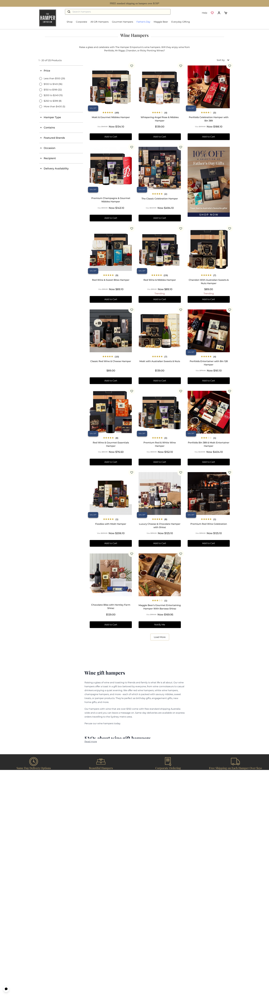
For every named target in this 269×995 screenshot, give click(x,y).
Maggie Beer (161, 21)
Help (204, 12)
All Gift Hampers (100, 21)
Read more (90, 741)
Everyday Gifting (180, 21)
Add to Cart (110, 136)
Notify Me (159, 624)
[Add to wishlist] (131, 65)
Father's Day (143, 21)
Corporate (81, 21)
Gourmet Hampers (122, 21)
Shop (70, 21)
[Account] (219, 13)
